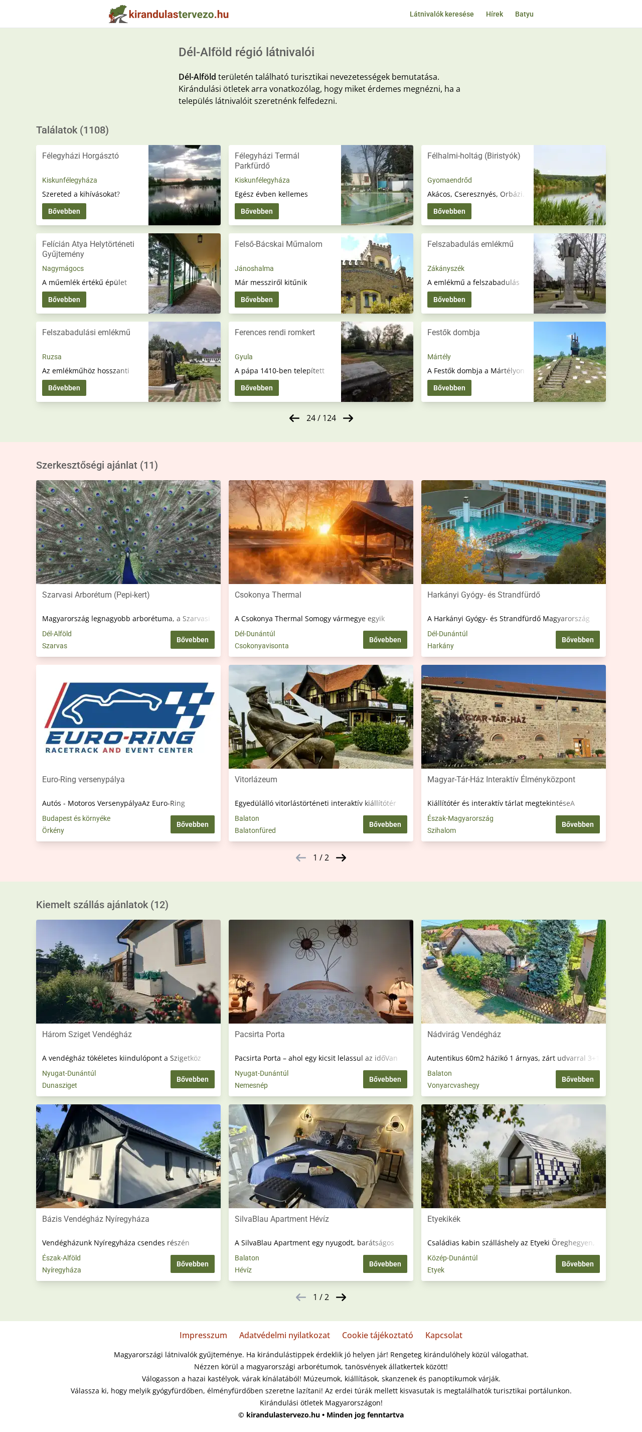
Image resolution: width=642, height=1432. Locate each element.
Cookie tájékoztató (377, 1335)
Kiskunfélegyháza (69, 180)
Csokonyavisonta (262, 646)
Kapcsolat (443, 1335)
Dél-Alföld (57, 634)
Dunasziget (59, 1085)
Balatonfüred (255, 830)
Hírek (494, 14)
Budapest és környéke (76, 818)
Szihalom (441, 830)
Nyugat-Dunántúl (69, 1073)
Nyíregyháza (61, 1270)
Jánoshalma (254, 268)
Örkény (53, 830)
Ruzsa (52, 357)
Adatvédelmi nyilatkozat (284, 1335)
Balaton (247, 818)
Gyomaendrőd (449, 180)
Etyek (435, 1270)
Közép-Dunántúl (452, 1258)
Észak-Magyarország (460, 818)
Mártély (439, 357)
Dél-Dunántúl (255, 634)
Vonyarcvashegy (453, 1085)
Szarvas (54, 646)
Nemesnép (251, 1085)
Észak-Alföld (61, 1258)
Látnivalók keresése (442, 14)
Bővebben (64, 211)
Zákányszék (445, 268)
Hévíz (243, 1270)
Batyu (524, 14)
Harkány (440, 646)
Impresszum (203, 1335)
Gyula (244, 357)
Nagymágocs (63, 268)
